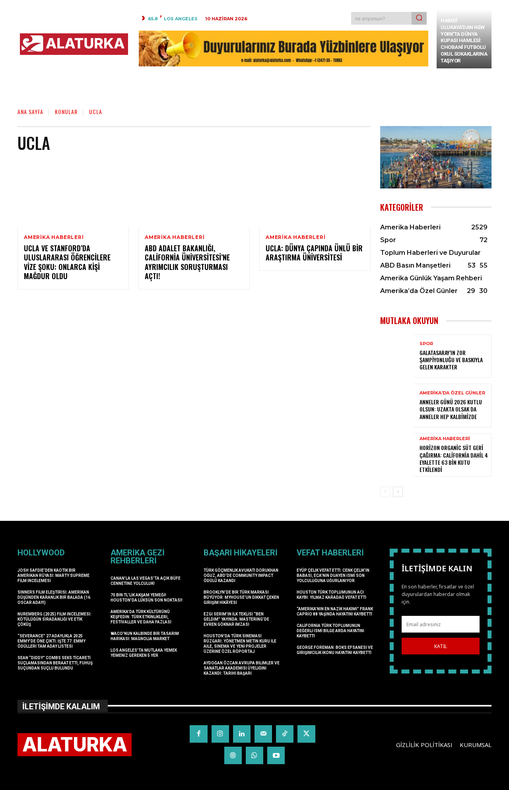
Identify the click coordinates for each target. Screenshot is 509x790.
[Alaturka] (73, 44)
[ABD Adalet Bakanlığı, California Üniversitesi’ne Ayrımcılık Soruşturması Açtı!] (194, 193)
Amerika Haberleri (54, 237)
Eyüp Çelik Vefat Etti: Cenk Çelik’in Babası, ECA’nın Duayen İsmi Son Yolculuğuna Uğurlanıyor (333, 575)
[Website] (233, 755)
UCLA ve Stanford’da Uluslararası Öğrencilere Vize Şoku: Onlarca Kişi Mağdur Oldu (67, 262)
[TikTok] (284, 734)
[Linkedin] (242, 734)
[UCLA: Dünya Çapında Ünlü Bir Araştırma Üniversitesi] (315, 193)
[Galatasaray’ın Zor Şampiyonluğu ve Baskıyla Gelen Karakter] (397, 356)
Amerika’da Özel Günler (452, 393)
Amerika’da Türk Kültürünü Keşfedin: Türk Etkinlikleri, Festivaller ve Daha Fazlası (141, 616)
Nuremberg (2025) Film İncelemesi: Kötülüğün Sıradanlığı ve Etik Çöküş (54, 619)
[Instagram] (220, 734)
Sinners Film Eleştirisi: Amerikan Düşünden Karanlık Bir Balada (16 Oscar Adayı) (53, 597)
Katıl (440, 646)
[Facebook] (198, 734)
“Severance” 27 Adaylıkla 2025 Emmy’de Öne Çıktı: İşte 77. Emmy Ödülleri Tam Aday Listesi (51, 641)
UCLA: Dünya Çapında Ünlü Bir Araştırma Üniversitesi (314, 252)
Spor (426, 344)
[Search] (419, 18)
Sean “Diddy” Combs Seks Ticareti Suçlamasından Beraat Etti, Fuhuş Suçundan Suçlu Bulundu (55, 663)
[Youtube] (276, 755)
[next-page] (398, 492)
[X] (306, 734)
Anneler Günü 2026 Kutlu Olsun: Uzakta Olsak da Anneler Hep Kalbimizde (451, 409)
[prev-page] (385, 492)
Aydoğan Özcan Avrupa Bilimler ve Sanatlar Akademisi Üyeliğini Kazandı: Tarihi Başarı (242, 668)
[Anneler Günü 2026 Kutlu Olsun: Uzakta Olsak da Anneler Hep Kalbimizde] (397, 405)
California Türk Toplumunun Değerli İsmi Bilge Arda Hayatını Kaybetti (330, 630)
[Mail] (263, 734)
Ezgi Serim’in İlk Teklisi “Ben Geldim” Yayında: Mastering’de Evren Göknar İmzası (236, 619)
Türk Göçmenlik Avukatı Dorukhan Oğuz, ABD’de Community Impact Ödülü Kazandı (241, 575)
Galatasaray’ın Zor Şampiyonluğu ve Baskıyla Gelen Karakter (451, 359)
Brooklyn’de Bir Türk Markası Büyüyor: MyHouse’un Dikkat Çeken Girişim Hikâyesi (241, 597)
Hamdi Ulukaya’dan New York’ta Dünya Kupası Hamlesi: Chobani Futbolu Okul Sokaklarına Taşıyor (464, 40)
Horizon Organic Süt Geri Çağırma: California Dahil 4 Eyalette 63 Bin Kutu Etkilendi (454, 458)
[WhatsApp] (254, 755)
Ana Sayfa (30, 111)
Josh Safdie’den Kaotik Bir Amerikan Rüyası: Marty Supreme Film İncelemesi (53, 575)
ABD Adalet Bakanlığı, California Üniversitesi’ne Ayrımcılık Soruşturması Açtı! (187, 262)
